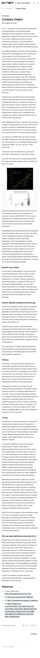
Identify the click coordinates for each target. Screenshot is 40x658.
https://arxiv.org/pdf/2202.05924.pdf (20, 597)
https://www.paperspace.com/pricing (18, 594)
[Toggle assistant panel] (38, 3)
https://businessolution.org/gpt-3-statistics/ (22, 600)
